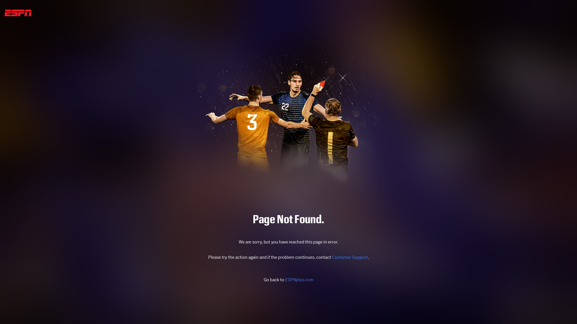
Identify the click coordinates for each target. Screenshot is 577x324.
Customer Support (350, 257)
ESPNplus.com (299, 279)
